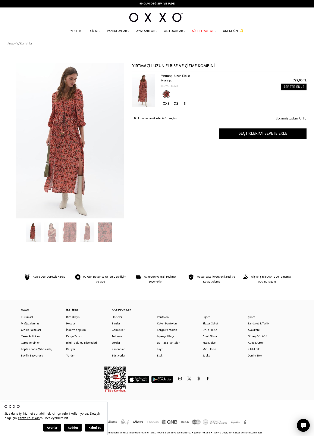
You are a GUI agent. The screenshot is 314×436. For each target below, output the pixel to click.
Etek (160, 355)
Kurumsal (27, 317)
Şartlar (197, 433)
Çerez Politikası (30, 336)
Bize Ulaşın (73, 317)
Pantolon (163, 317)
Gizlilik (207, 433)
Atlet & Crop (256, 342)
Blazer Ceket (210, 323)
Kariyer (70, 349)
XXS (166, 104)
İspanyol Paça (166, 336)
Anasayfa (12, 43)
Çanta (251, 317)
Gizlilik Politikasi (31, 330)
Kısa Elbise (209, 342)
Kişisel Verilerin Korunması (247, 433)
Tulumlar (117, 336)
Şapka (206, 355)
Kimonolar (118, 349)
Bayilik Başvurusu (32, 355)
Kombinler (26, 43)
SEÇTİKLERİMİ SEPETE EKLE (263, 133)
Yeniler (75, 31)
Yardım (70, 355)
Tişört (206, 317)
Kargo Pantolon (167, 330)
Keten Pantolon (167, 323)
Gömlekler (118, 330)
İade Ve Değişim (222, 433)
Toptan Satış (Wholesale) (36, 349)
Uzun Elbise (209, 330)
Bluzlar (116, 323)
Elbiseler (117, 317)
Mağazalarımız (30, 323)
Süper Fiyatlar (203, 31)
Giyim (94, 31)
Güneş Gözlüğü (257, 336)
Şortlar (116, 342)
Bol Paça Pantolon (168, 342)
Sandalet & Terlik (258, 323)
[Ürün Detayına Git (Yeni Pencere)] (143, 90)
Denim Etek (255, 355)
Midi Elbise (209, 349)
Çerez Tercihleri (30, 342)
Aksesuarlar (173, 31)
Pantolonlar (117, 31)
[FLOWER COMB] (166, 94)
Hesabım (71, 323)
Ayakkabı (254, 330)
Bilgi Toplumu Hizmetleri (81, 342)
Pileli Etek (254, 349)
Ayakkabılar (145, 31)
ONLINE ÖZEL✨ (233, 31)
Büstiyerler (118, 355)
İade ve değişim (76, 330)
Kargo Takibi (74, 336)
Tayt (160, 349)
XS (176, 104)
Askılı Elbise (209, 336)
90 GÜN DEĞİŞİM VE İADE (157, 3)
